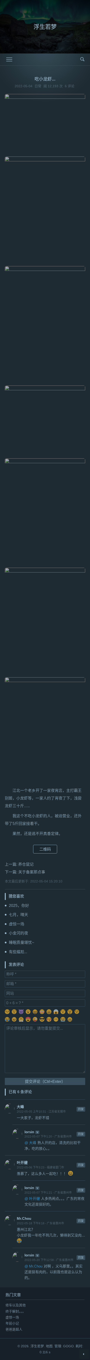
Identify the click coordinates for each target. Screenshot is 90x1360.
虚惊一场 (16, 924)
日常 (38, 86)
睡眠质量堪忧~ (21, 942)
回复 (81, 1109)
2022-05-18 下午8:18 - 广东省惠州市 (40, 1223)
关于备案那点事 (31, 872)
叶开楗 (22, 1163)
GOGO (68, 1346)
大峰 (20, 1107)
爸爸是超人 (14, 1329)
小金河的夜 (18, 933)
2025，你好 (19, 906)
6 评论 (69, 86)
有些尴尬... (18, 952)
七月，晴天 (18, 915)
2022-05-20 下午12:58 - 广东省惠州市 (48, 1260)
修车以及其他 (16, 1305)
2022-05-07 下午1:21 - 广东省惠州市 (48, 1192)
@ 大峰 (30, 1143)
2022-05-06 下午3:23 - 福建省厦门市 (40, 1167)
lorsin (29, 1132)
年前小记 (12, 1323)
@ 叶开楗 (32, 1199)
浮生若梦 (45, 26)
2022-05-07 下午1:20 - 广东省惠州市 (48, 1136)
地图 (49, 1346)
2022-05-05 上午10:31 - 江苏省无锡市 (41, 1111)
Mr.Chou (24, 1218)
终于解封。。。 (16, 1311)
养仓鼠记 (26, 864)
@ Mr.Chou (33, 1266)
